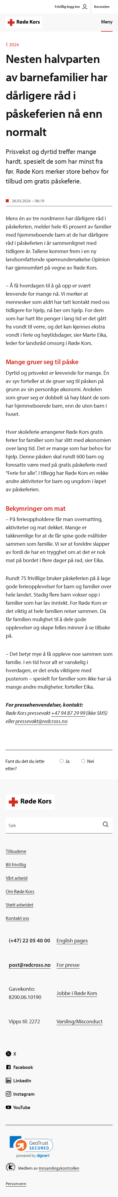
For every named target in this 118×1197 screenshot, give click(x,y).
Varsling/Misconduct (80, 1021)
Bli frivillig (16, 864)
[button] (31, 1147)
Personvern (16, 1183)
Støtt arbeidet (19, 905)
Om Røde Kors (20, 891)
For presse (68, 964)
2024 (12, 44)
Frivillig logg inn (67, 6)
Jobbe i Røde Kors (77, 993)
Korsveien (102, 6)
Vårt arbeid (17, 878)
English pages (72, 940)
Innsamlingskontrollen (59, 1168)
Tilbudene (16, 851)
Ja (67, 761)
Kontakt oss (17, 918)
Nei (90, 761)
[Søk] (105, 825)
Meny (107, 22)
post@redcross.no (30, 964)
